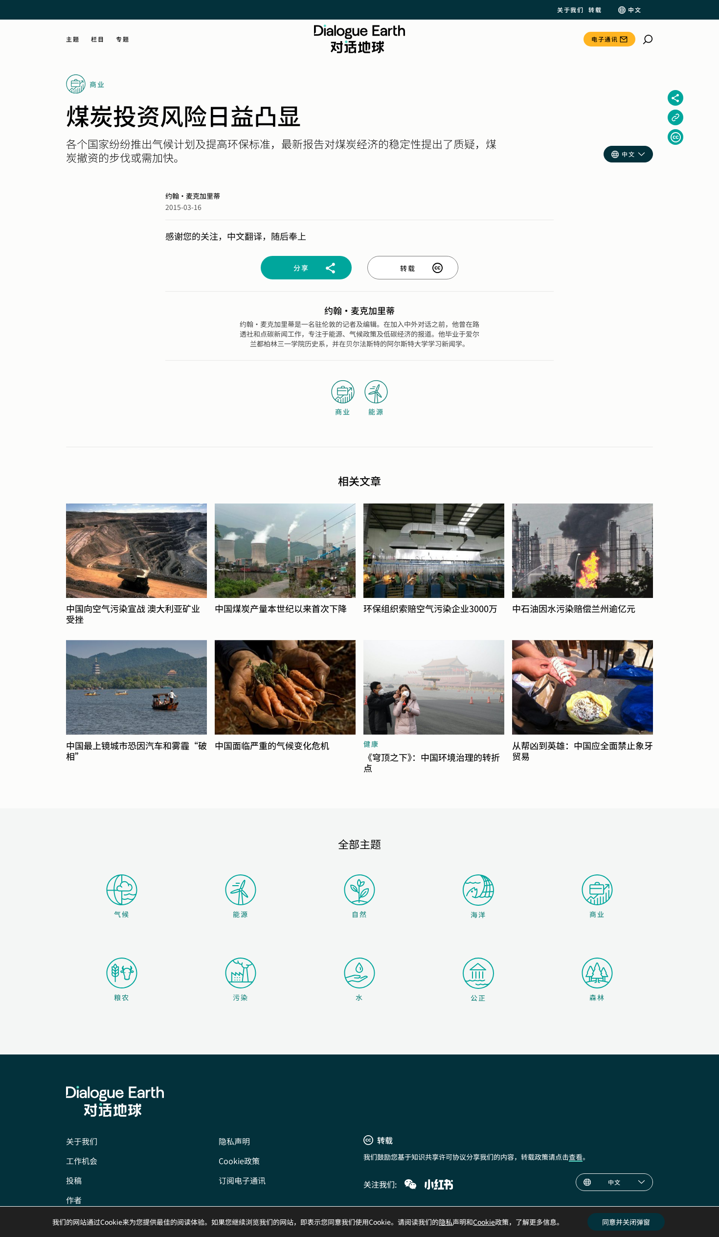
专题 (122, 39)
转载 (595, 9)
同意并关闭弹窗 (626, 1222)
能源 (240, 914)
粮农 (122, 997)
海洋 (478, 914)
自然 (359, 914)
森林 (597, 997)
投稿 (74, 1180)
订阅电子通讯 (242, 1180)
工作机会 (81, 1161)
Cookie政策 (239, 1161)
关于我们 (570, 9)
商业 (597, 914)
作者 (74, 1200)
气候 (122, 914)
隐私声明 (234, 1141)
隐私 (445, 1222)
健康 (371, 744)
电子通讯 (604, 39)
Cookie (484, 1222)
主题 (72, 39)
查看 (576, 1157)
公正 (478, 998)
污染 (240, 997)
